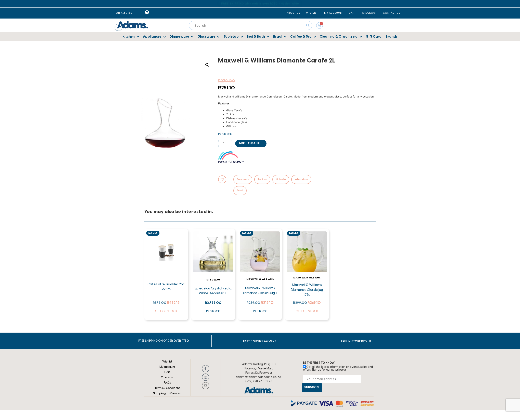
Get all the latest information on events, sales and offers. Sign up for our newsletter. (338, 368)
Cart (167, 372)
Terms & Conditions (167, 388)
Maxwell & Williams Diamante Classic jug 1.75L (307, 290)
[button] (207, 65)
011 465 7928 (124, 13)
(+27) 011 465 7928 (258, 381)
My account (167, 367)
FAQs (167, 382)
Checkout (167, 377)
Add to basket (251, 143)
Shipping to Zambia (167, 393)
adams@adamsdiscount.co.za (258, 377)
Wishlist (167, 361)
